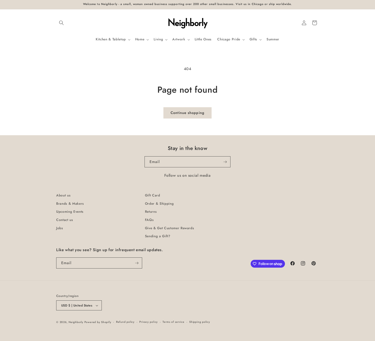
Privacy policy (148, 322)
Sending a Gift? (157, 236)
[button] (61, 23)
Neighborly (76, 322)
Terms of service (173, 322)
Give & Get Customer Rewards (169, 228)
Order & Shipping (159, 203)
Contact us (64, 219)
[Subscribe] (225, 162)
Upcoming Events (70, 211)
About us (63, 195)
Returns (151, 211)
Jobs (59, 228)
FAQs (149, 219)
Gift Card (152, 195)
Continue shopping (187, 112)
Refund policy (125, 322)
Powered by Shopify (97, 322)
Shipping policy (199, 322)
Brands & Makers (70, 203)
